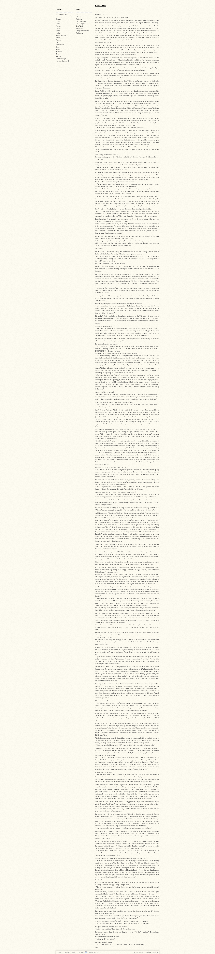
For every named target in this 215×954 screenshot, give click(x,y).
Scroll (59, 952)
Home (58, 31)
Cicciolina (79, 19)
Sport (57, 47)
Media (58, 33)
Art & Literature (61, 14)
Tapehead (59, 49)
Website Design (61, 58)
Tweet (73, 952)
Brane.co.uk (155, 952)
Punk (57, 42)
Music (58, 38)
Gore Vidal (79, 26)
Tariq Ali (78, 14)
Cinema (58, 19)
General (58, 28)
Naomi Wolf (79, 28)
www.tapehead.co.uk (62, 61)
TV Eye (58, 56)
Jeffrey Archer (80, 17)
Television (59, 52)
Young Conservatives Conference (82, 32)
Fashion (58, 26)
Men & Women (61, 35)
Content (66, 952)
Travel (58, 54)
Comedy (58, 21)
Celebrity (59, 17)
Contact (80, 952)
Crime (58, 24)
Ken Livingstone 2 (81, 24)
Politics (58, 40)
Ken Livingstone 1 (81, 21)
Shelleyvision (60, 45)
